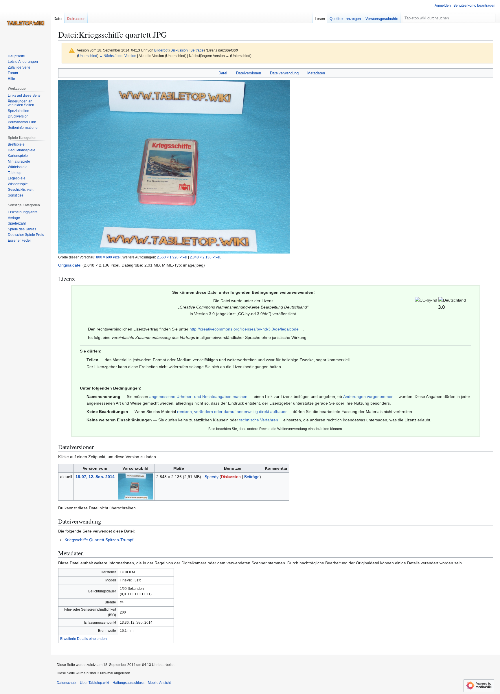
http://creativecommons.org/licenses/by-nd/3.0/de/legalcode (244, 329)
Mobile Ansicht (159, 683)
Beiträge (197, 50)
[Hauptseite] (25, 23)
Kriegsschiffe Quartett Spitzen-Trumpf (99, 539)
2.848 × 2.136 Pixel (205, 257)
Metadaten (316, 73)
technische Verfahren (258, 420)
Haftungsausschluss (128, 683)
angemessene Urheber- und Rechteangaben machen (198, 396)
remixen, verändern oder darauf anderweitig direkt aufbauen (232, 411)
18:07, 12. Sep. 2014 (95, 476)
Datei (222, 73)
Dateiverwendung (284, 73)
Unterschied (87, 56)
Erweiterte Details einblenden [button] (83, 639)
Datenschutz (66, 683)
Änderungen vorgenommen (368, 396)
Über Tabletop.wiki (94, 683)
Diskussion (179, 50)
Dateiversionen (248, 73)
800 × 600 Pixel (108, 257)
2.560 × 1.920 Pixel (172, 257)
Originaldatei (69, 265)
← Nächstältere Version (117, 56)
